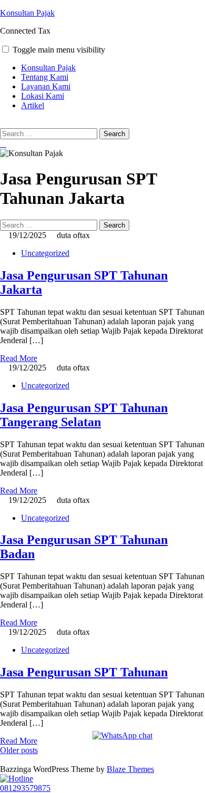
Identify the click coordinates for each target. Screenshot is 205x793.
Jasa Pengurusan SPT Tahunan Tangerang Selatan (84, 415)
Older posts (19, 750)
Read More (18, 358)
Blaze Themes (130, 769)
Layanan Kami (45, 86)
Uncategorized (45, 253)
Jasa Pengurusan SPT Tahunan (84, 672)
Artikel (32, 105)
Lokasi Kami (42, 95)
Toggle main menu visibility (59, 49)
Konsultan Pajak (27, 12)
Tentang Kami (44, 77)
